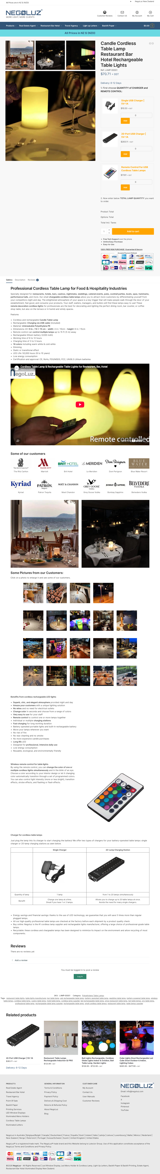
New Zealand (12, 1138)
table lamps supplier (134, 1003)
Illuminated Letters (14, 1125)
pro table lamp (148, 1001)
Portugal (41, 1138)
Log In (80, 976)
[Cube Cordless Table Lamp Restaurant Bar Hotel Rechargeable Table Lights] (152, 43)
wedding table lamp (117, 998)
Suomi (66, 1138)
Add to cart (133, 231)
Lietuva (109, 1135)
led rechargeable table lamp (92, 1001)
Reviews (33, 280)
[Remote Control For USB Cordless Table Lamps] (150, 43)
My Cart (150, 16)
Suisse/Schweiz (54, 1138)
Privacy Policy (50, 1092)
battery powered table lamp (138, 998)
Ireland (88, 1135)
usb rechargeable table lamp (72, 998)
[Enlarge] (40, 586)
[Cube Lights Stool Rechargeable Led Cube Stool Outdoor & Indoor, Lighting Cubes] (137, 1038)
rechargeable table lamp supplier (49, 1003)
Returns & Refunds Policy (55, 1105)
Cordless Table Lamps (16, 1120)
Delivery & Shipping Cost (55, 1101)
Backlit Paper (12, 1105)
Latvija (102, 1135)
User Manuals (89, 1096)
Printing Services (14, 1109)
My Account (137, 16)
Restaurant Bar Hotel (15, 1092)
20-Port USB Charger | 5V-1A (19, 1058)
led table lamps (134, 1001)
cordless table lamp (22, 1001)
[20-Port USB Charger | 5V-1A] (23, 1038)
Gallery (9, 280)
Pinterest (125, 1106)
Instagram (125, 1103)
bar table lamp (53, 998)
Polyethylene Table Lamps (93, 995)
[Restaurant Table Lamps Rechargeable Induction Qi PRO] (61, 1038)
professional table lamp (24, 1003)
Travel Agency (12, 1096)
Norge (22, 1138)
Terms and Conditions (24, 1146)
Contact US (122, 16)
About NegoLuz (51, 1109)
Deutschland (56, 1135)
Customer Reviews (104, 16)
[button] (149, 26)
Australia (21, 1135)
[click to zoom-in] (50, 116)
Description (20, 280)
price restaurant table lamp (116, 1001)
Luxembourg (120, 1135)
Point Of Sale (12, 1101)
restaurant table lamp (116, 1003)
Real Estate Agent (14, 1088)
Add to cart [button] (23, 1072)
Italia (95, 1135)
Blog (46, 1113)
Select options (61, 1069)
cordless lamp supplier (70, 1001)
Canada (45, 1135)
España (74, 1135)
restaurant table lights (15, 998)
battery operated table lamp (96, 998)
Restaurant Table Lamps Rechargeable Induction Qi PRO (58, 1059)
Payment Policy (51, 1096)
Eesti (81, 1135)
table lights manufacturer (35, 998)
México (137, 1135)
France (66, 1135)
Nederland (146, 1135)
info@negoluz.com (135, 1091)
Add (125, 120)
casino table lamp (38, 1001)
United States (93, 1138)
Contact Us (87, 1092)
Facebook (125, 1096)
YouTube (125, 1110)
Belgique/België (33, 1135)
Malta (129, 1135)
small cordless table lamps (96, 1003)
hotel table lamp (53, 1001)
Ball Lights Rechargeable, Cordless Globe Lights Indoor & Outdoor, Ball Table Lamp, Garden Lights (98, 1060)
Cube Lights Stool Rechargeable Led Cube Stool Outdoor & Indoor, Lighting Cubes (136, 1060)
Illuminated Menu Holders (17, 1116)
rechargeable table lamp (74, 1003)
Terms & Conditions (53, 1088)
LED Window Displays (15, 1113)
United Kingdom (77, 1138)
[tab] (10, 280)
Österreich (31, 1138)
